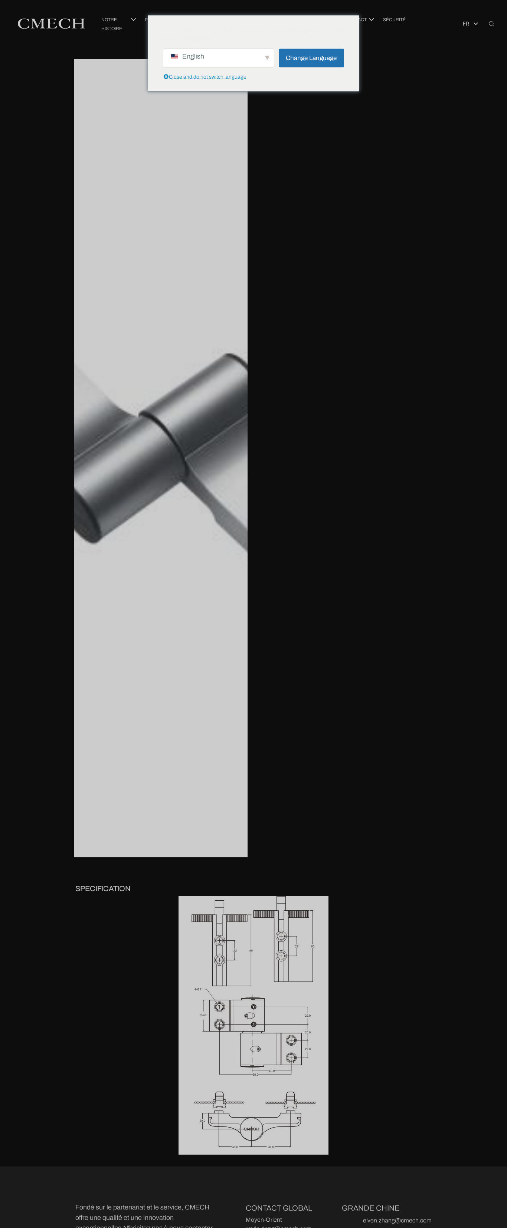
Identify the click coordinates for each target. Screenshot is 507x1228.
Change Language (311, 57)
